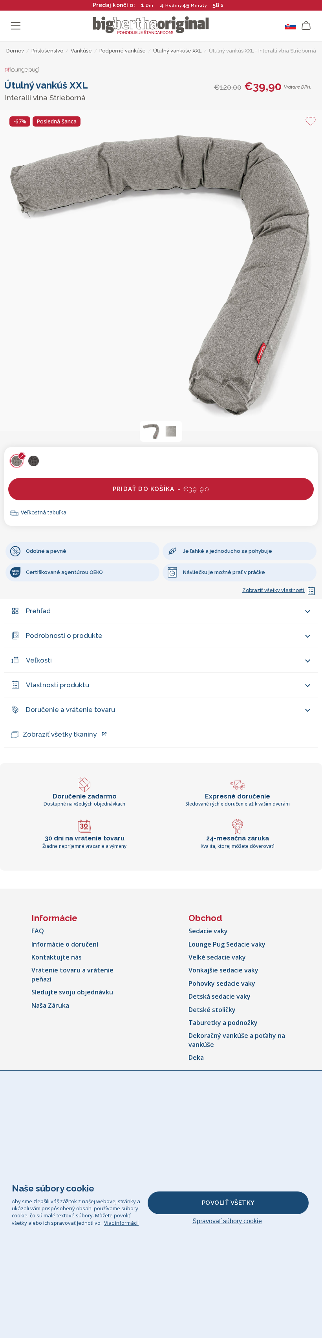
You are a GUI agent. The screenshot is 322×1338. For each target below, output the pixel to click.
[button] (151, 431)
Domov (15, 51)
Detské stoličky (212, 1009)
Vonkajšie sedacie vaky (223, 970)
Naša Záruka (50, 1005)
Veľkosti (39, 660)
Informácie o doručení (64, 944)
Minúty (199, 5)
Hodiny (173, 5)
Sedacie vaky (208, 931)
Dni (150, 5)
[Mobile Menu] (15, 26)
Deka (196, 1057)
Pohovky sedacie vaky (221, 983)
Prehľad (38, 611)
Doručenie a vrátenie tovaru (70, 709)
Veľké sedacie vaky (217, 957)
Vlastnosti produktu (57, 685)
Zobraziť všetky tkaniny (60, 734)
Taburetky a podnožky (223, 1022)
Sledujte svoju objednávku (72, 992)
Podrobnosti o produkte (64, 635)
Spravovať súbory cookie (227, 1221)
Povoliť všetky (228, 1202)
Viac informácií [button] (121, 1222)
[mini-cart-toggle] (306, 26)
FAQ (37, 931)
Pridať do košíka (161, 489)
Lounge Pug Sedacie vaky (226, 944)
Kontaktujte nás (56, 957)
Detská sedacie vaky (219, 996)
